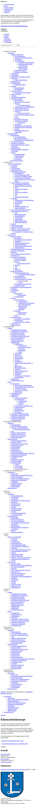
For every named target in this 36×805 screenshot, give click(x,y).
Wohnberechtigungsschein (22, 243)
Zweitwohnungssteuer (24, 105)
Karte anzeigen (5, 759)
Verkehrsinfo (18, 59)
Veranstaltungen (15, 168)
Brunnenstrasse (15, 448)
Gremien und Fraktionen (18, 143)
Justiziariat (17, 111)
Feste (16, 187)
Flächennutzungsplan (17, 451)
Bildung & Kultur (9, 326)
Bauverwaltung (19, 100)
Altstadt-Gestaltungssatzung (19, 440)
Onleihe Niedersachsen (21, 371)
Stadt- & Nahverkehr (17, 227)
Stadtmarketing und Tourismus (23, 126)
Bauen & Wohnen (16, 236)
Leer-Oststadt (18, 466)
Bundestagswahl (19, 156)
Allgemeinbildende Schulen (18, 330)
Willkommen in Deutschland (22, 376)
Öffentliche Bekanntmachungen (23, 58)
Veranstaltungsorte (16, 420)
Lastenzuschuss (22, 312)
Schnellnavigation (9, 4)
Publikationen (18, 409)
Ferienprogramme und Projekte (23, 279)
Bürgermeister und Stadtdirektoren (24, 140)
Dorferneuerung (15, 450)
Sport (16, 194)
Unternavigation (8, 9)
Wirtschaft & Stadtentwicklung (12, 421)
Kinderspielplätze (19, 276)
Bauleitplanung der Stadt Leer (19, 444)
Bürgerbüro (14, 78)
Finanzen (17, 103)
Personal (17, 118)
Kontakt (6, 37)
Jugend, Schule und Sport (22, 110)
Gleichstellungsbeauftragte (18, 97)
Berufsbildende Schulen (17, 333)
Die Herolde (18, 203)
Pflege (16, 315)
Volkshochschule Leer (17, 380)
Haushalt (13, 86)
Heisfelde (17, 265)
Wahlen (13, 152)
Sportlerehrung (19, 320)
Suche (6, 6)
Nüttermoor (18, 270)
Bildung (10, 328)
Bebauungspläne (15, 447)
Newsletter (18, 369)
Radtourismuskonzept (21, 220)
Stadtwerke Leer (15, 323)
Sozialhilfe (21, 309)
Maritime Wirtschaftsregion (18, 432)
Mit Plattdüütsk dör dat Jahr (22, 184)
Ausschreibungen (19, 61)
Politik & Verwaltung (10, 51)
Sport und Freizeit (16, 317)
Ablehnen (3, 29)
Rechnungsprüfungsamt (21, 119)
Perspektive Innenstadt (17, 459)
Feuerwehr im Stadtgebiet (18, 257)
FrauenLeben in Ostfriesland (22, 178)
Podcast (13, 233)
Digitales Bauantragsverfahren (23, 239)
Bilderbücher (18, 353)
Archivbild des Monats (21, 398)
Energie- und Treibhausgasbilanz (20, 478)
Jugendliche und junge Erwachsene (24, 348)
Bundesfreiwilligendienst (18, 334)
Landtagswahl (18, 157)
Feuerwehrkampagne (20, 258)
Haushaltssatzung (19, 88)
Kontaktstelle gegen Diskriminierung (21, 287)
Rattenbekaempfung (20, 84)
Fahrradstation (19, 219)
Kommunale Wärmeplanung (19, 455)
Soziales (17, 129)
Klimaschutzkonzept (16, 477)
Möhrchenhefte (15, 486)
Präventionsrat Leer (16, 170)
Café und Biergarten (20, 388)
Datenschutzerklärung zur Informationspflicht (22, 207)
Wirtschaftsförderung (17, 437)
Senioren (13, 292)
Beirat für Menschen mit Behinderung (21, 249)
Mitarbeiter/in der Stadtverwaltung (20, 77)
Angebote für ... (19, 344)
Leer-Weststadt (19, 467)
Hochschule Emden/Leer (18, 338)
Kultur (9, 382)
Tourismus (14, 167)
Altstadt (17, 464)
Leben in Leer (11, 235)
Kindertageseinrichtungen (22, 273)
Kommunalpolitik (12, 133)
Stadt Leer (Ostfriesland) (14, 164)
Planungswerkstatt (16, 461)
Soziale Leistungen (20, 300)
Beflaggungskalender (17, 160)
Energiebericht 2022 (16, 483)
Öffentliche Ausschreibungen (26, 62)
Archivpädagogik (19, 399)
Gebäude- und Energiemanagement (24, 107)
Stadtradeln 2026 (16, 485)
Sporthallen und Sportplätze (22, 319)
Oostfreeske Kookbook (21, 189)
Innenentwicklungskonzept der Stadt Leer (22, 453)
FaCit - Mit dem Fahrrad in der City (21, 209)
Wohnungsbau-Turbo (17, 445)
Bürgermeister (15, 135)
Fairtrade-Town (15, 255)
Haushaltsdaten (19, 89)
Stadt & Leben (8, 162)
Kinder (20, 352)
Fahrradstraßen (19, 217)
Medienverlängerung (20, 368)
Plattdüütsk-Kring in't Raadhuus (23, 186)
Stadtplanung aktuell (20, 70)
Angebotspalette (22, 401)
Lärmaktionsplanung (17, 456)
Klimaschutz (11, 472)
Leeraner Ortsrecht (16, 91)
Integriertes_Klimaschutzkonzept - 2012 (12, 740)
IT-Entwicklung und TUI (22, 108)
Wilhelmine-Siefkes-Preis (22, 197)
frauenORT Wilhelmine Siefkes (23, 176)
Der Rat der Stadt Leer (17, 141)
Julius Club (18, 355)
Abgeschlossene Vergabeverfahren (23, 68)
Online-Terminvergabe (21, 80)
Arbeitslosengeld (22, 301)
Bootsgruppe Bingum (24, 263)
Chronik (17, 205)
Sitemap (6, 35)
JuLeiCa (20, 282)
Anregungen (14, 75)
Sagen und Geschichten (21, 192)
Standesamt (18, 124)
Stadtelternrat (14, 379)
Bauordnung (18, 238)
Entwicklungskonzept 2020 (22, 429)
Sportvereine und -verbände (22, 322)
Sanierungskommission (21, 469)
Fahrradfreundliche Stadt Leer (19, 211)
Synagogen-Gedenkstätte (18, 418)
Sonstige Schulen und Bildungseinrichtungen (17, 340)
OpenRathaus (8, 42)
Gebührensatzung (19, 407)
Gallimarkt (14, 198)
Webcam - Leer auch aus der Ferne (20, 228)
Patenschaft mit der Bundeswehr (20, 230)
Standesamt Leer (15, 81)
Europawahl (18, 159)
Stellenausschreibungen (21, 72)
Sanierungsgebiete (16, 463)
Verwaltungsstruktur (16, 99)
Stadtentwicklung (12, 439)
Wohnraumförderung (20, 244)
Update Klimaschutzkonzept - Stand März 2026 (14, 743)
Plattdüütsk (18, 374)
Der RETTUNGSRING (18, 251)
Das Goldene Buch (20, 137)
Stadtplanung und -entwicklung (23, 127)
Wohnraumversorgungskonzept (23, 246)
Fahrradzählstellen (20, 216)
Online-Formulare (16, 94)
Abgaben (13, 96)
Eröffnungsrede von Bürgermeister (24, 200)
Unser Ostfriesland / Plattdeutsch (20, 183)
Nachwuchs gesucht (20, 260)
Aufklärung (21, 402)
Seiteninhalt (7, 11)
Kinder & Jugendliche (17, 271)
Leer (16, 266)
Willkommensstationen (21, 222)
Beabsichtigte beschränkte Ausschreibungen (25, 64)
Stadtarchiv (14, 396)
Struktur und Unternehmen (18, 436)
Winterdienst (21, 122)
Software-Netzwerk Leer (18, 434)
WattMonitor (14, 482)
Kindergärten (21, 350)
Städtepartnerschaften (17, 225)
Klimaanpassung (12, 488)
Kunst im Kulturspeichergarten (23, 385)
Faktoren (20, 404)
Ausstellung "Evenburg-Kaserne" (24, 232)
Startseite (6, 34)
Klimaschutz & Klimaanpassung (13, 470)
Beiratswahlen (22, 295)
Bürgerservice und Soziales (22, 102)
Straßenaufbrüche (19, 247)
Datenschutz (7, 40)
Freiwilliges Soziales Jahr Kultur (20, 336)
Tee (16, 195)
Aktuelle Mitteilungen (17, 54)
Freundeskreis (18, 361)
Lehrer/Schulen (22, 345)
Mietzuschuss (22, 314)
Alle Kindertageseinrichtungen (26, 274)
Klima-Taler (14, 474)
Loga (16, 268)
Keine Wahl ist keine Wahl (22, 175)
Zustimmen (4, 31)
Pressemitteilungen (20, 56)
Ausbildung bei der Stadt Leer (19, 331)
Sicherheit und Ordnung (21, 121)
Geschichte (14, 165)
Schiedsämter (15, 290)
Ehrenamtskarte (19, 358)
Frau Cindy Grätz (5, 754)
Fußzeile (6, 12)
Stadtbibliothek (15, 342)
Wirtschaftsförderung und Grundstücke (22, 131)
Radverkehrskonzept (20, 214)
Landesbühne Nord (16, 393)
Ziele (16, 213)
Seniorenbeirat (19, 293)
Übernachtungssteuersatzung (22, 92)
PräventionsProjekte (20, 277)
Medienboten (18, 366)
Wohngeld (17, 311)
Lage (12, 431)
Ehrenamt (14, 252)
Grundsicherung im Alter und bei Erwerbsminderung (26, 303)
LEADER (14, 458)
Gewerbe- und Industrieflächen (19, 428)
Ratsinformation (15, 148)
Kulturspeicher (15, 383)
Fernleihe (17, 360)
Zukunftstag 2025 (19, 285)
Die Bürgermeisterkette (21, 138)
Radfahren (14, 289)
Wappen (13, 224)
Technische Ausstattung (21, 390)
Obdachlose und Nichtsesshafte (22, 306)
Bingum (17, 262)
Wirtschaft (10, 423)
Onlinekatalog (18, 372)
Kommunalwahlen (20, 154)
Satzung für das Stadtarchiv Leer (24, 406)
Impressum (7, 39)
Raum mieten (18, 391)
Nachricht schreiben (6, 762)
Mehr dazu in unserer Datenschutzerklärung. (14, 26)
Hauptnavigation (8, 7)
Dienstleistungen (15, 83)
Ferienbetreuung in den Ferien (23, 284)
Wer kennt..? (18, 412)
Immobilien (18, 241)
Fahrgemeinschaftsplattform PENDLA (22, 475)
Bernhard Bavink (19, 410)
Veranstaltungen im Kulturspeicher (24, 387)
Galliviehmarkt (19, 202)
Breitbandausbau (15, 425)
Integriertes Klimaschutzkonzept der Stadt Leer (14, 769)
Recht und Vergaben (23, 113)
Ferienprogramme (23, 281)
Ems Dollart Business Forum (19, 426)
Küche (16, 190)
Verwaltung (11, 53)
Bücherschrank (19, 357)
